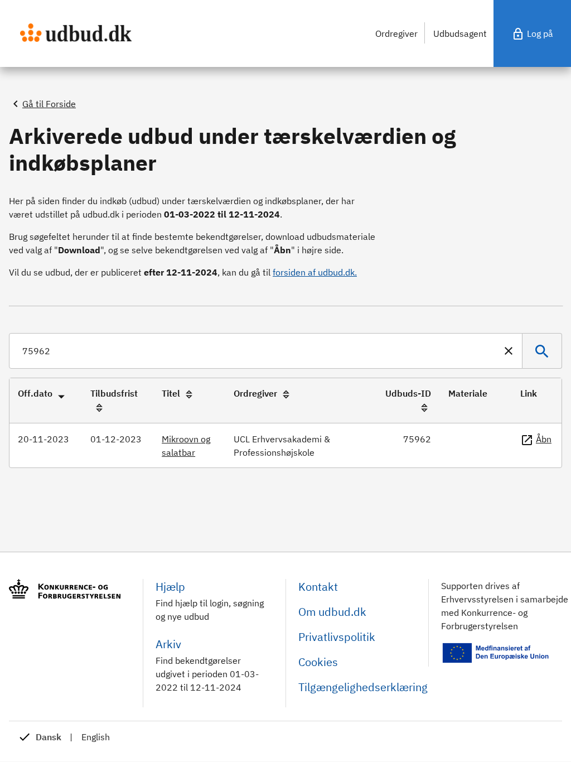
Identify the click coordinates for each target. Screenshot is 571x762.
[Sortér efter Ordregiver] (286, 394)
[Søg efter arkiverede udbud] (542, 351)
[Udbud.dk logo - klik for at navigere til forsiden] (76, 32)
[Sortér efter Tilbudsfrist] (99, 407)
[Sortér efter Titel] (189, 394)
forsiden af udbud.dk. (315, 272)
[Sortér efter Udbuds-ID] (424, 407)
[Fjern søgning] (511, 351)
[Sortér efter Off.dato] (61, 394)
